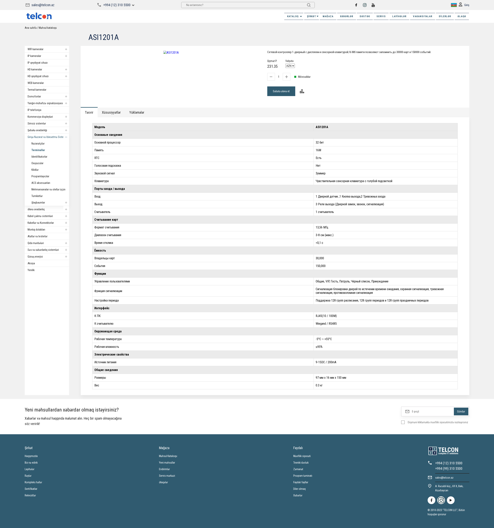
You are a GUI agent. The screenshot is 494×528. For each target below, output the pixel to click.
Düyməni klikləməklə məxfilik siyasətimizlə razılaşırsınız (438, 422)
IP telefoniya (34, 110)
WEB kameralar (36, 82)
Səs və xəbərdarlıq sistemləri (43, 249)
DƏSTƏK (365, 16)
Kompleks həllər (33, 482)
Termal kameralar (37, 89)
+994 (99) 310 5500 (448, 468)
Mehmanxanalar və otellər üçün (48, 189)
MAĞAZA (328, 16)
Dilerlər (445, 16)
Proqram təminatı (302, 475)
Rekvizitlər (30, 495)
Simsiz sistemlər (37, 123)
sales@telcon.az (42, 5)
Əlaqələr (163, 482)
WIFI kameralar (35, 49)
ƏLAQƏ (462, 16)
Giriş (466, 5)
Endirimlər (164, 469)
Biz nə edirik (31, 462)
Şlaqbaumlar (38, 202)
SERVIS (381, 16)
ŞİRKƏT (311, 16)
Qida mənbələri (36, 243)
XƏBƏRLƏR (346, 16)
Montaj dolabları (36, 229)
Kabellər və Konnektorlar (41, 222)
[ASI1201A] (171, 52)
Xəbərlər (297, 495)
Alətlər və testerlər (37, 236)
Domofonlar (34, 96)
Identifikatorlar (39, 156)
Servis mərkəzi (167, 475)
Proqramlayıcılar (40, 176)
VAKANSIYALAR (422, 16)
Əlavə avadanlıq (36, 209)
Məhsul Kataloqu (168, 456)
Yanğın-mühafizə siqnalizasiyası (45, 103)
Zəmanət (298, 469)
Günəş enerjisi (35, 256)
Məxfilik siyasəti (302, 456)
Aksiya (31, 263)
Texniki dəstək (301, 462)
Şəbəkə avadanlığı (37, 130)
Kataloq (293, 16)
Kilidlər (35, 169)
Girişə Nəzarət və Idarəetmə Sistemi (47, 137)
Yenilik (31, 270)
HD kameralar (35, 69)
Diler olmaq (299, 488)
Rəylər (28, 475)
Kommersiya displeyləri (40, 116)
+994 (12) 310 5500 (116, 5)
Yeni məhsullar (167, 462)
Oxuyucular (37, 163)
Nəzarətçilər (38, 143)
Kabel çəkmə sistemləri (40, 216)
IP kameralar (34, 55)
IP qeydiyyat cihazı (38, 62)
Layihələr (399, 16)
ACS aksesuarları (40, 182)
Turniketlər (37, 196)
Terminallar (38, 150)
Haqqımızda (31, 456)
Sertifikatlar (31, 488)
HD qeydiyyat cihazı (38, 76)
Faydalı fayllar (300, 482)
